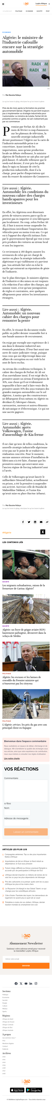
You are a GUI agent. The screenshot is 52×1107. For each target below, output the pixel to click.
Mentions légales (8, 1043)
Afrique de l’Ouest (8, 1022)
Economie (29, 11)
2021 (3, 1059)
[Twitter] (21, 983)
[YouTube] (26, 983)
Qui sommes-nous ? (9, 1038)
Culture (4, 1006)
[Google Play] (34, 1090)
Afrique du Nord (7, 1019)
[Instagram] (35, 983)
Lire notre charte (12, 758)
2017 (3, 1071)
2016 (3, 1073)
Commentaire (11, 778)
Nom (6, 808)
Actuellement (7, 11)
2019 (3, 1065)
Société (39, 11)
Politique (18, 11)
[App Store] (17, 1090)
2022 (3, 1057)
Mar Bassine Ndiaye (13, 95)
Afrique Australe (7, 1030)
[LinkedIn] (31, 983)
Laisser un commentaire (26, 832)
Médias (4, 1009)
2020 (4, 1062)
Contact (5, 1046)
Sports (4, 1011)
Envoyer (26, 966)
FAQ (3, 1041)
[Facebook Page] (16, 983)
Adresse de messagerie (16, 818)
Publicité (5, 1049)
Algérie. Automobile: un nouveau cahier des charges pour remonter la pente (21, 315)
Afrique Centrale (7, 1025)
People (48, 11)
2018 (3, 1068)
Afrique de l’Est (7, 1027)
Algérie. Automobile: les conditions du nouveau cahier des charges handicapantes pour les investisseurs (25, 195)
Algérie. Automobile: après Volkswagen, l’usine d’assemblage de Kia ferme (23, 429)
